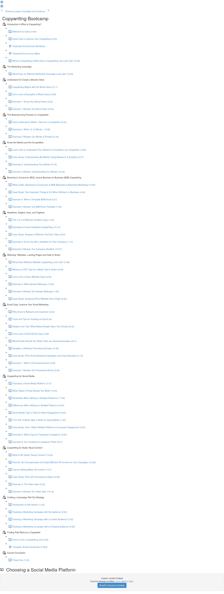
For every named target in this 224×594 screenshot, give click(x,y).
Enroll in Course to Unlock (112, 585)
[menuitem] (2, 7)
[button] (2, 2)
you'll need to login (124, 581)
